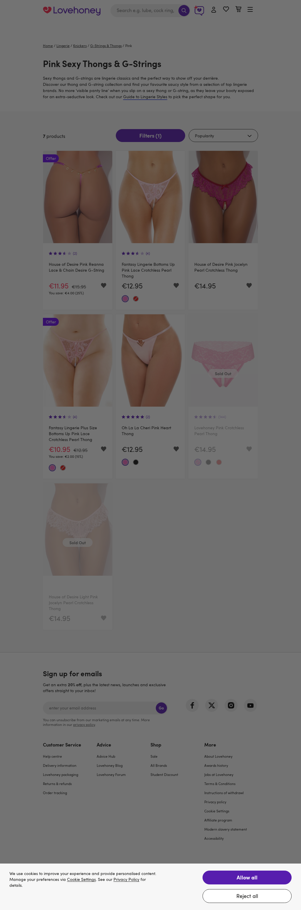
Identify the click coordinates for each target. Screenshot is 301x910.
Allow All (247, 877)
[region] (150, 887)
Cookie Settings (81, 879)
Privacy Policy (126, 879)
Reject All (247, 895)
